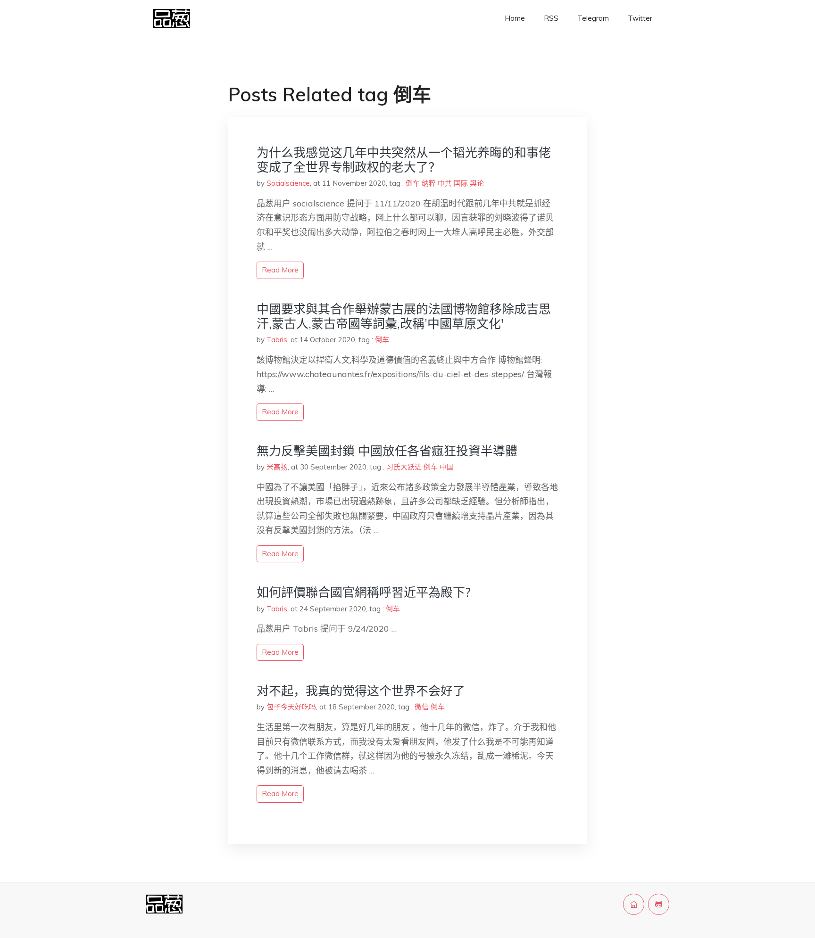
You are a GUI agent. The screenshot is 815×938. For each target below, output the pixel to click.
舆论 (477, 183)
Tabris (276, 339)
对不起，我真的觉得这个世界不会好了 (361, 691)
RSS (551, 18)
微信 (422, 706)
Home (515, 18)
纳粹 (429, 183)
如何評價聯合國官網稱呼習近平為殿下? (364, 592)
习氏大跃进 (404, 466)
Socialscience (288, 183)
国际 (461, 183)
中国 (447, 466)
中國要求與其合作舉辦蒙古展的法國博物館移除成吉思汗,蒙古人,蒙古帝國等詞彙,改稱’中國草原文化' (404, 316)
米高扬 (277, 466)
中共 (445, 183)
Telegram (593, 18)
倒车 (413, 183)
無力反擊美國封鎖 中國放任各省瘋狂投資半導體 (387, 451)
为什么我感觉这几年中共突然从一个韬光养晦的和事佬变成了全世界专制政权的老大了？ (404, 160)
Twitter (640, 18)
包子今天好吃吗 (291, 706)
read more (280, 269)
